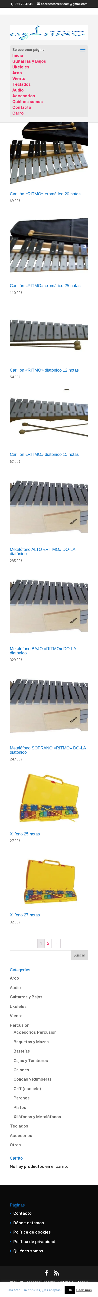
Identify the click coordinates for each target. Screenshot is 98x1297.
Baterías (22, 1051)
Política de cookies (32, 1232)
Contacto (21, 107)
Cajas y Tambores (31, 1060)
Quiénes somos (27, 101)
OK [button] (70, 1290)
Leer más (84, 1290)
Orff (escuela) (27, 1088)
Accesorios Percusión (35, 1032)
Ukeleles (20, 66)
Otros (15, 1144)
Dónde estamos (28, 1222)
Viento (18, 78)
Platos (20, 1107)
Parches (22, 1097)
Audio (18, 90)
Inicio (17, 55)
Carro (18, 113)
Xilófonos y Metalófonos (37, 1116)
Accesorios (23, 95)
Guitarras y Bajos (29, 61)
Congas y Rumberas (33, 1079)
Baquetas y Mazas (31, 1041)
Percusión (19, 1025)
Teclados (21, 84)
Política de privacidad (34, 1241)
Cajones (21, 1069)
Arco (17, 72)
